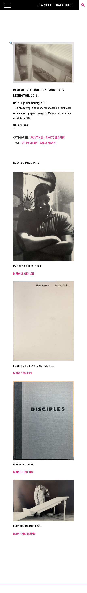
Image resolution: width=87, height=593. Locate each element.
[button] (7, 5)
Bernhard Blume (24, 533)
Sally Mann (47, 142)
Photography (55, 137)
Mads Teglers (22, 373)
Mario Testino (23, 472)
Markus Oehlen (23, 273)
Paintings (37, 137)
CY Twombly (30, 142)
